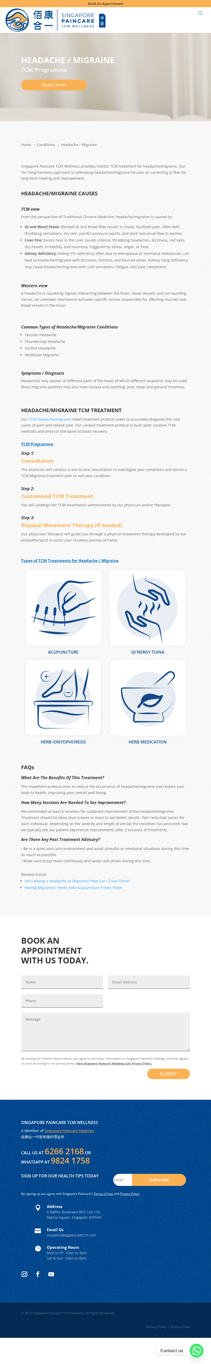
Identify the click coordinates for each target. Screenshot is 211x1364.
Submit (168, 1074)
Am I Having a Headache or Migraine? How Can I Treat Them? (77, 880)
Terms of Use (103, 1194)
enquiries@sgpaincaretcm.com (71, 1235)
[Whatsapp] (197, 1351)
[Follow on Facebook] (37, 1274)
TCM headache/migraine (49, 419)
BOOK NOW (54, 84)
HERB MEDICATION (148, 742)
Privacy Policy (129, 1194)
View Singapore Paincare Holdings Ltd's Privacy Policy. (114, 1063)
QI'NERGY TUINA (147, 652)
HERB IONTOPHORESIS (63, 742)
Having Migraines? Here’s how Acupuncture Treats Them (73, 887)
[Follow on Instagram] (24, 1274)
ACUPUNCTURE (63, 652)
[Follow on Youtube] (51, 1274)
